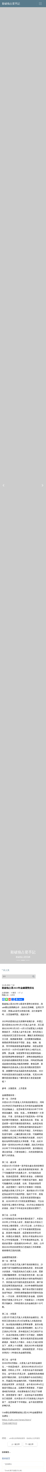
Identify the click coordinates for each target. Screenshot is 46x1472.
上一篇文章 (15, 1444)
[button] (3, 485)
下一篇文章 (29, 1444)
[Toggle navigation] (40, 3)
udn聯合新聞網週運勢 (17, 1438)
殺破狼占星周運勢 (33, 1438)
